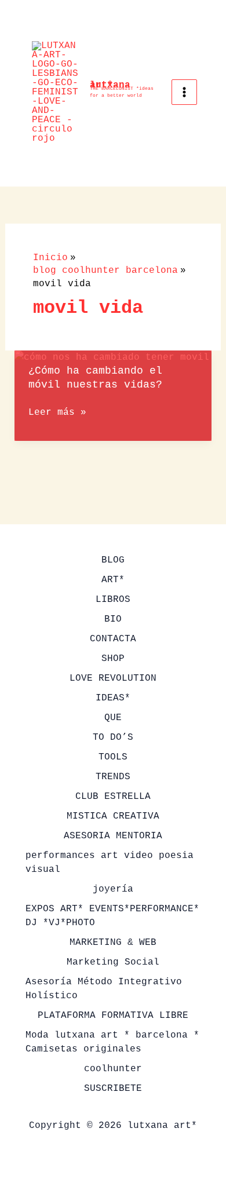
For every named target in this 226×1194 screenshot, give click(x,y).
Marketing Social (113, 962)
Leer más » (57, 413)
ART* (113, 580)
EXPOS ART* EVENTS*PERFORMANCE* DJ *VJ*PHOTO (112, 916)
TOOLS (113, 757)
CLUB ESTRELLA (113, 796)
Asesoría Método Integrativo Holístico (103, 989)
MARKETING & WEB (113, 942)
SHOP (113, 658)
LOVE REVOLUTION (113, 678)
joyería (113, 889)
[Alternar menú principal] (184, 92)
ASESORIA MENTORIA (113, 836)
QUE (113, 718)
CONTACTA (113, 639)
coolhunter (113, 1069)
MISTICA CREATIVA (113, 816)
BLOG (113, 560)
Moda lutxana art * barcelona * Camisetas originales (112, 1042)
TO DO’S (113, 737)
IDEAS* (113, 698)
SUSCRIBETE (113, 1088)
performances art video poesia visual (109, 862)
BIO (113, 619)
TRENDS (113, 777)
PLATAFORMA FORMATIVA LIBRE (113, 1015)
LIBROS (113, 599)
